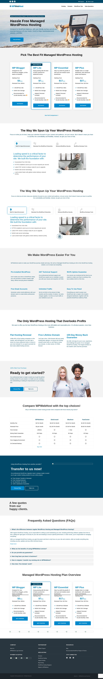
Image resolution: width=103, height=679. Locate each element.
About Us (12, 648)
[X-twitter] (12, 1)
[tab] (22, 144)
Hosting (63, 6)
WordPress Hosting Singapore (45, 664)
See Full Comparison (51, 115)
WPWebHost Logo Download (16, 650)
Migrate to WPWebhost (43, 667)
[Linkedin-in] (14, 1)
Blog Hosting (41, 662)
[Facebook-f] (10, 1)
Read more (13, 544)
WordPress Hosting (42, 658)
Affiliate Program (42, 648)
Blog (67, 648)
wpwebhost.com (20, 675)
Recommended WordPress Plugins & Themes (76, 650)
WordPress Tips (78, 6)
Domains (70, 6)
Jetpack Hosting (41, 660)
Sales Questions (89, 6)
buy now (39, 447)
